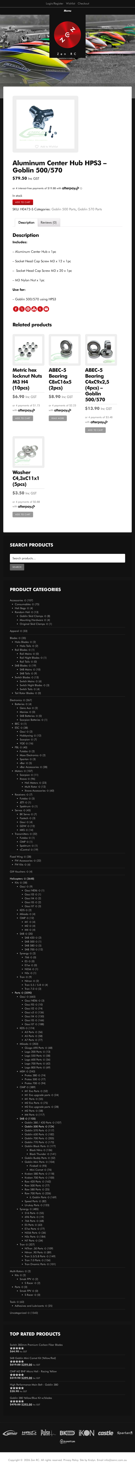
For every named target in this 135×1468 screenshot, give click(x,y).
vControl (25, 849)
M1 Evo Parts (32, 1091)
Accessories (16, 600)
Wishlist (70, 3)
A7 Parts (29, 1039)
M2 (26, 925)
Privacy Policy (70, 1460)
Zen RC (67, 54)
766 (27, 957)
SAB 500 (29, 941)
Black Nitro (36, 1150)
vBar (22, 763)
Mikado (24, 914)
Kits (17, 882)
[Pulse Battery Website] (48, 1433)
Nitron (28, 980)
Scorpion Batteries (30, 719)
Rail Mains (26, 653)
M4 (26, 929)
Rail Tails (25, 661)
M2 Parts (30, 1110)
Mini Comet (36, 1169)
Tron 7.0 (29, 988)
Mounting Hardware (31, 620)
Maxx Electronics (29, 755)
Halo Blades (22, 642)
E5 (26, 961)
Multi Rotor (31, 786)
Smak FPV (25, 1279)
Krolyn (91, 1460)
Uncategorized (18, 1312)
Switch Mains (27, 681)
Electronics (16, 700)
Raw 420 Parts (33, 1181)
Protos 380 (31, 1075)
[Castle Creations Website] (106, 1433)
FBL (17, 747)
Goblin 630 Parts (34, 1134)
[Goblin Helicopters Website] (10, 1433)
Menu (67, 10)
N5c (27, 973)
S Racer (29, 1283)
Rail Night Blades (30, 657)
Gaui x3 (29, 1012)
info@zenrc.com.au (115, 1460)
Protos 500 (31, 1079)
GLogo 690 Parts (34, 1047)
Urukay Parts (32, 1205)
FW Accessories (24, 860)
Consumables (23, 604)
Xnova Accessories (35, 790)
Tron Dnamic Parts (35, 1264)
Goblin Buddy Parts (36, 1158)
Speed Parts (31, 1201)
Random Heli (22, 612)
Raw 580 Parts (33, 1189)
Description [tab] (26, 222)
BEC (17, 723)
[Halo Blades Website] (29, 1433)
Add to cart (22, 202)
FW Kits (19, 864)
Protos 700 (31, 1083)
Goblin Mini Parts (35, 1161)
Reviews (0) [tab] (49, 222)
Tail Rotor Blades (24, 693)
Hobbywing (26, 735)
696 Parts (30, 1217)
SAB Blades (21, 665)
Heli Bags (20, 608)
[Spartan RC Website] (125, 1433)
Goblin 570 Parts (90, 209)
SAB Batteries (27, 715)
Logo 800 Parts (33, 1067)
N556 (28, 969)
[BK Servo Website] (67, 1433)
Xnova (23, 778)
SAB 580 (29, 945)
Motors (19, 771)
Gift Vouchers (17, 871)
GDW (23, 826)
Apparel (14, 631)
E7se (27, 965)
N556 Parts (31, 1232)
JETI (22, 802)
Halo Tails (25, 645)
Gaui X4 (29, 898)
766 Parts (30, 1220)
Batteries (20, 704)
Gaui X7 (29, 906)
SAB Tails (25, 673)
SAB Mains (26, 669)
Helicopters (16, 878)
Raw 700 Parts (33, 1193)
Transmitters (22, 833)
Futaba (24, 751)
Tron (22, 977)
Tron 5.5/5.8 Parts (35, 1256)
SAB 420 (29, 937)
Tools (13, 1301)
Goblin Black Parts (35, 1146)
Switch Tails (26, 689)
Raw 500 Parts (33, 1185)
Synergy (24, 953)
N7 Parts (29, 1240)
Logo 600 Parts (33, 1059)
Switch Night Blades (31, 685)
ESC (17, 727)
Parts (17, 992)
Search (17, 567)
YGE (22, 743)
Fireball (34, 1165)
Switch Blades (22, 677)
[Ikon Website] (87, 1433)
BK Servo (25, 814)
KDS (22, 910)
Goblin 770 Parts (34, 1142)
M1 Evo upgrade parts (37, 1095)
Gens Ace (25, 708)
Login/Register (54, 3)
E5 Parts (29, 1224)
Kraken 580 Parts (34, 1173)
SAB (22, 933)
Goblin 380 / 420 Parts (38, 1122)
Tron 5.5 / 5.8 (33, 984)
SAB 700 (29, 949)
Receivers (20, 794)
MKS (22, 830)
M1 (26, 921)
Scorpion (25, 739)
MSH (22, 1071)
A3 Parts (29, 1032)
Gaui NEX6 (31, 890)
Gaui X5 (29, 902)
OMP (23, 841)
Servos (18, 810)
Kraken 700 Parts (34, 1177)
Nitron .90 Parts (34, 1252)
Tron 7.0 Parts (32, 1260)
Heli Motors (31, 782)
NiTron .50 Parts (34, 1248)
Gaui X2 (29, 1008)
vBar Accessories (29, 767)
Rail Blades (21, 649)
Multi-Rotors (17, 1271)
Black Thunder (38, 1154)
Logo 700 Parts (33, 1063)
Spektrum (25, 806)
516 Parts (30, 1213)
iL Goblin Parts (38, 1197)
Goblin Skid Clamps (31, 616)
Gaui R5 (29, 1004)
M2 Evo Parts (32, 1102)
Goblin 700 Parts (34, 1138)
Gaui (23, 731)
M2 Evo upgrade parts (37, 1106)
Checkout (83, 3)
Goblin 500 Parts (64, 209)
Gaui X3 (29, 894)
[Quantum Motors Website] (67, 1441)
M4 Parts (30, 1114)
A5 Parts (29, 1036)
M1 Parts (30, 1099)
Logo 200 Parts (33, 1051)
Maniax (24, 712)
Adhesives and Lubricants (29, 1305)
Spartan (24, 759)
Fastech (24, 818)
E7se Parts (30, 1228)
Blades (13, 638)
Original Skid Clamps (32, 623)
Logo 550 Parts (33, 1055)
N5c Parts (30, 1236)
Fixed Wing (16, 856)
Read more (58, 418)
